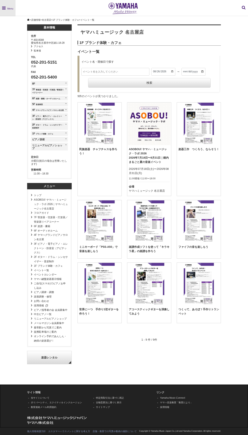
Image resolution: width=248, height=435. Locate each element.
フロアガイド (41, 213)
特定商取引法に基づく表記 (110, 398)
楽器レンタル (49, 357)
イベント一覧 (41, 270)
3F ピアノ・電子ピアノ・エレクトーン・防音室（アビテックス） (51, 248)
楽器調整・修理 (43, 296)
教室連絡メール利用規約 (43, 407)
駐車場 (37, 50)
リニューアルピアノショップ (50, 318)
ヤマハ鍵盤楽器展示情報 (48, 279)
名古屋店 (46, 20)
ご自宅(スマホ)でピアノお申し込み (50, 285)
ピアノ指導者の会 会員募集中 (50, 310)
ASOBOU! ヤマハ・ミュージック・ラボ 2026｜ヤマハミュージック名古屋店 (51, 204)
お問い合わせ (41, 301)
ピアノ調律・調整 (44, 292)
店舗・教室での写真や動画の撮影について (115, 431)
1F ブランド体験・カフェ (66, 20)
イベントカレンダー (45, 274)
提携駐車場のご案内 (45, 332)
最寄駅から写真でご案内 (48, 327)
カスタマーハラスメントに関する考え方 (69, 431)
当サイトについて (40, 398)
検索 (149, 82)
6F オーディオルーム (46, 230)
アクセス (38, 46)
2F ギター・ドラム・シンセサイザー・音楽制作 (51, 259)
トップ (37, 195)
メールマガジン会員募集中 (49, 323)
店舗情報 (35, 20)
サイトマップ (103, 407)
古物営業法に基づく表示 (108, 402)
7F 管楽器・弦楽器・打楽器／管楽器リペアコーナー (51, 219)
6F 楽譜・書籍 (42, 226)
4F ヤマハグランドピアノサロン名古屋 (51, 237)
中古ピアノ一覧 (43, 314)
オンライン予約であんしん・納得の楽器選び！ (50, 338)
